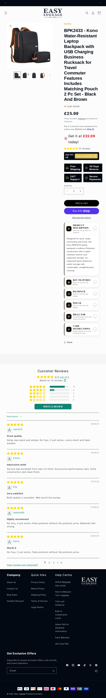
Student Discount (15, 601)
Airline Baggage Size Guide (63, 584)
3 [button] (54, 562)
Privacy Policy (38, 582)
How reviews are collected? (22, 565)
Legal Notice (37, 607)
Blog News (12, 595)
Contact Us (12, 588)
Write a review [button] (53, 406)
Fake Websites (62, 637)
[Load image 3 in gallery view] (34, 75)
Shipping (82, 119)
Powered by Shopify (34, 694)
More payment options (81, 218)
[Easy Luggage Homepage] (53, 13)
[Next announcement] (101, 3)
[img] (15, 424)
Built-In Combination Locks (61, 614)
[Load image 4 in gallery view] (42, 75)
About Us (11, 582)
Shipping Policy (38, 595)
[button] (6, 13)
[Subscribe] (53, 670)
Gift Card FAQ (62, 644)
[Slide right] (50, 75)
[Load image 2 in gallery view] (25, 75)
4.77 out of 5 (62, 377)
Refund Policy (38, 588)
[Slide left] (10, 75)
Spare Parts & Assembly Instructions (62, 627)
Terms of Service (39, 601)
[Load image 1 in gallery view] (17, 75)
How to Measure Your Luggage (63, 593)
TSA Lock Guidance (60, 603)
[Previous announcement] (5, 3)
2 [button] (49, 562)
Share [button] (69, 342)
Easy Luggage (19, 694)
